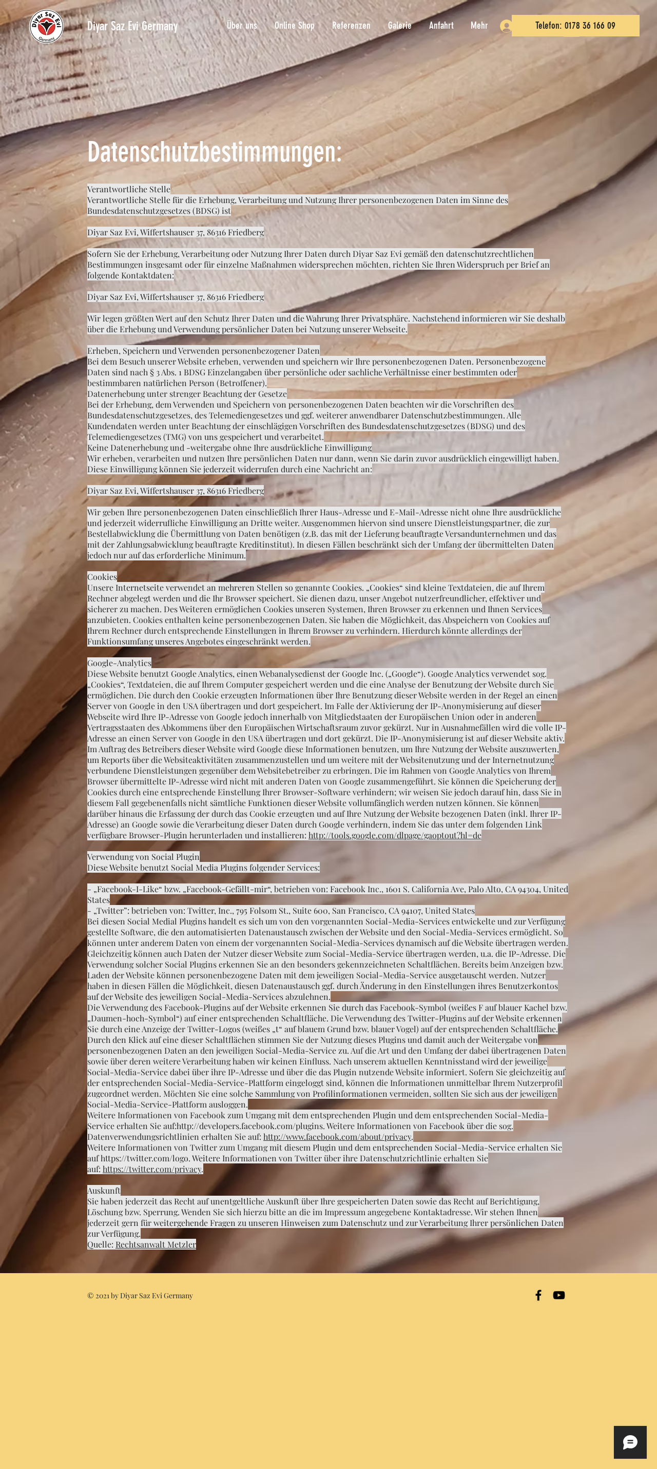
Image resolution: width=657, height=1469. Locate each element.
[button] (480, 25)
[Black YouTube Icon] (559, 1295)
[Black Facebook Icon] (538, 1295)
